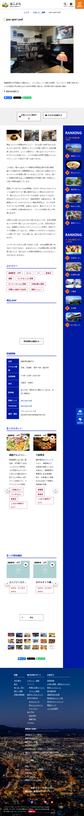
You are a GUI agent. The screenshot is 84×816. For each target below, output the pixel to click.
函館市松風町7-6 (12, 91)
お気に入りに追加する (29, 117)
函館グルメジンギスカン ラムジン (26, 454)
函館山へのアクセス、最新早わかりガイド (76, 156)
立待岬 (73, 308)
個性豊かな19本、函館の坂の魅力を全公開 (76, 189)
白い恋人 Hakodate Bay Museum (76, 325)
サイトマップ (48, 791)
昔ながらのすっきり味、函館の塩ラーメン (76, 173)
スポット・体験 (39, 12)
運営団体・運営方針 (33, 791)
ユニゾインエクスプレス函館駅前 (25, 582)
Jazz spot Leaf (26, 400)
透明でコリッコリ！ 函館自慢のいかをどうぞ (76, 223)
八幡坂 (73, 291)
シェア (8, 98)
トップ (26, 12)
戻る (31, 617)
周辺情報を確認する (31, 341)
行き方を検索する (55, 115)
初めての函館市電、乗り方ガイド (76, 206)
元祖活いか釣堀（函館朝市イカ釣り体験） (76, 258)
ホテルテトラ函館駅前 (47, 582)
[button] (7, 490)
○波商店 (40, 454)
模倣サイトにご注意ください (42, 788)
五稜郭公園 (75, 274)
